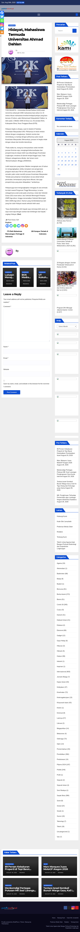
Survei (59, 816)
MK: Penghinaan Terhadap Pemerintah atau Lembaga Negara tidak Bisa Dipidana (66, 497)
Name (6, 347)
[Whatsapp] (15, 225)
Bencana (60, 589)
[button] (73, 14)
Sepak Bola (61, 795)
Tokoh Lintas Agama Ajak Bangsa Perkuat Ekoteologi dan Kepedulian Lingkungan (62, 927)
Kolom (59, 708)
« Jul (58, 174)
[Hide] (1, 36)
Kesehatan (61, 692)
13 (69, 157)
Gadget (59, 635)
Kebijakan (60, 687)
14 (72, 157)
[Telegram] (18, 225)
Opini (59, 744)
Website (6, 369)
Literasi (59, 723)
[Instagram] (22, 225)
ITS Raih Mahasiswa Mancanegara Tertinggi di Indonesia (14, 234)
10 (59, 157)
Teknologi (60, 821)
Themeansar (4, 924)
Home (53, 918)
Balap (59, 579)
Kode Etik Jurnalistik (64, 521)
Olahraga (60, 739)
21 (72, 161)
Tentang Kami (62, 537)
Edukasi (60, 625)
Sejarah (59, 780)
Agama (59, 563)
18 (62, 161)
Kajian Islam (61, 682)
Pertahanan (61, 759)
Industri (59, 661)
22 (76, 161)
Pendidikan (12, 25)
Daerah (59, 615)
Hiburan (60, 646)
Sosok (59, 811)
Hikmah (59, 651)
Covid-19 (60, 604)
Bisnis (59, 599)
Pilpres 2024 (61, 764)
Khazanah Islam (62, 702)
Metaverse (60, 733)
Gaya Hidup (61, 641)
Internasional (61, 671)
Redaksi (9, 284)
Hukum (59, 656)
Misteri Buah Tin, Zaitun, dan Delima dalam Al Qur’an (65, 288)
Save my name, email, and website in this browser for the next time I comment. (26, 385)
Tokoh (59, 826)
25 (62, 165)
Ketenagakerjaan (63, 697)
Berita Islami (61, 594)
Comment (7, 306)
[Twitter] (11, 225)
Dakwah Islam (62, 620)
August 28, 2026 (50, 894)
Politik (59, 770)
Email (5, 358)
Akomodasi (61, 568)
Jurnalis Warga (62, 677)
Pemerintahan (62, 749)
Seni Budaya (61, 790)
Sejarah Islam (62, 785)
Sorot (59, 801)
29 (76, 165)
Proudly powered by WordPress (10, 922)
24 (59, 165)
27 (69, 165)
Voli (58, 837)
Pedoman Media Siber (65, 526)
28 (72, 165)
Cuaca (59, 610)
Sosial (59, 806)
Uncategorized (62, 831)
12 (65, 157)
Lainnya (60, 718)
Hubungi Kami (62, 516)
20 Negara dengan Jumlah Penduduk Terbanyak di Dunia (66, 265)
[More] (26, 225)
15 (76, 157)
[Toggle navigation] (38, 14)
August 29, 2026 (11, 872)
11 (62, 157)
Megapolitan (61, 728)
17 (59, 161)
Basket (59, 584)
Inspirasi (60, 666)
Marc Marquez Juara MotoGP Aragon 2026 (55, 868)
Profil (59, 775)
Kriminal (60, 713)
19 (65, 161)
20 (69, 161)
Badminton (61, 573)
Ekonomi (60, 630)
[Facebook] (7, 225)
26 (65, 165)
